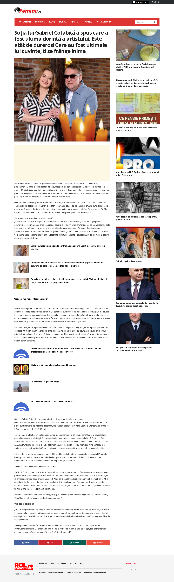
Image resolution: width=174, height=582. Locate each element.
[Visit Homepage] (27, 11)
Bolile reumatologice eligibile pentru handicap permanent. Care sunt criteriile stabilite (68, 247)
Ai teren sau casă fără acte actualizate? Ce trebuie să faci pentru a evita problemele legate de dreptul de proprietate (66, 350)
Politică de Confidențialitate (95, 573)
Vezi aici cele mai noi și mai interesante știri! (52, 401)
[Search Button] (154, 22)
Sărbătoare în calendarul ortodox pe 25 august (53, 365)
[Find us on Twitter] (159, 2)
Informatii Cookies (73, 573)
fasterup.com (66, 563)
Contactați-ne (141, 2)
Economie (40, 22)
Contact (31, 574)
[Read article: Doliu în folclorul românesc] (138, 242)
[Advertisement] (62, 163)
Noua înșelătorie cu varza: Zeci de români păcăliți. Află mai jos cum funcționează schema (136, 67)
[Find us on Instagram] (155, 2)
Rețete (74, 22)
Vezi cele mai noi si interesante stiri (31, 299)
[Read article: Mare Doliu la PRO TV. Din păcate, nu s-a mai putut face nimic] (138, 153)
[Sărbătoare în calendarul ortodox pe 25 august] (21, 373)
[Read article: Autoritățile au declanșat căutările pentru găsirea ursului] (138, 197)
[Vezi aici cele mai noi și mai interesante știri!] (21, 410)
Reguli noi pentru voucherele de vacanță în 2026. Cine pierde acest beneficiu (137, 304)
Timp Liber (88, 22)
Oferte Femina (104, 22)
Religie (52, 22)
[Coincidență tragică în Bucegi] (21, 390)
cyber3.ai (43, 563)
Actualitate (25, 22)
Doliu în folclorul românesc (129, 261)
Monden (63, 22)
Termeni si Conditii (55, 573)
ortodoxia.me (80, 563)
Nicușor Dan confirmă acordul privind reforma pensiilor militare (134, 349)
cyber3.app (54, 563)
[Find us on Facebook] (152, 2)
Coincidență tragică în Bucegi (45, 381)
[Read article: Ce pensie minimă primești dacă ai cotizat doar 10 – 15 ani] (138, 108)
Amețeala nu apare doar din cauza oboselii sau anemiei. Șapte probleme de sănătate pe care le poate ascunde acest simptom (67, 264)
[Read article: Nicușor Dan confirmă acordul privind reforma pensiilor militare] (138, 328)
